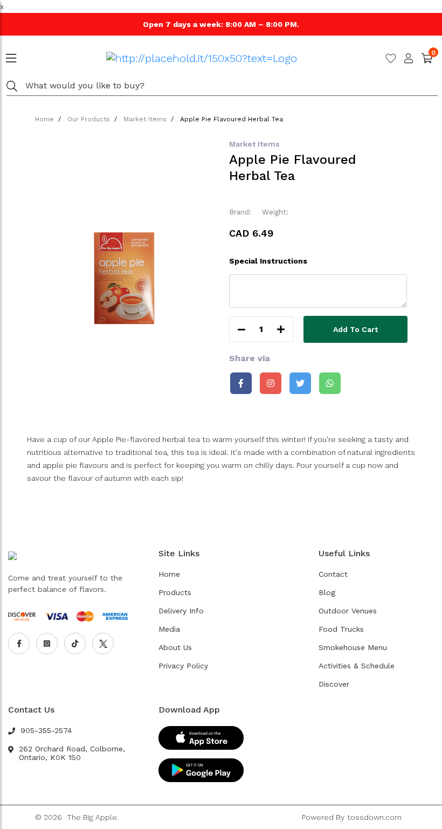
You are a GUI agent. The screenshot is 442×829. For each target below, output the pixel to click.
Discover (334, 684)
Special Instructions (268, 261)
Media (169, 629)
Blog (327, 592)
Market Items (145, 119)
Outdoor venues (348, 610)
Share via (249, 358)
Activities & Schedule (357, 665)
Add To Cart (355, 329)
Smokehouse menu (353, 647)
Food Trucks (341, 629)
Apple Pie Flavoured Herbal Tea (231, 119)
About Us (175, 647)
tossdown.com (374, 817)
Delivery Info (181, 610)
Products (174, 592)
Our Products (88, 119)
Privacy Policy (183, 665)
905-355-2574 (46, 730)
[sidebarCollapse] (11, 56)
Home (44, 119)
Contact (333, 574)
